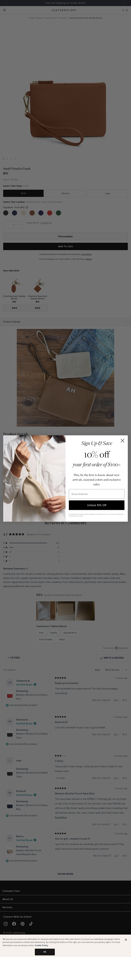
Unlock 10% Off (96, 505)
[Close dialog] (123, 441)
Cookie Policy (41, 945)
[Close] (125, 939)
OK (44, 952)
